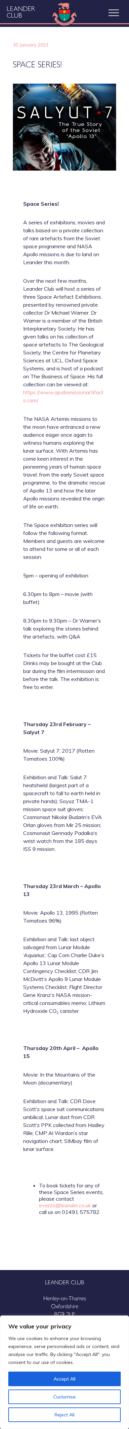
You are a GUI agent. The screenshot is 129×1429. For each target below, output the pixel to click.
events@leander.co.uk (65, 1205)
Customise (64, 1397)
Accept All (64, 1379)
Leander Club (21, 11)
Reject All (64, 1415)
